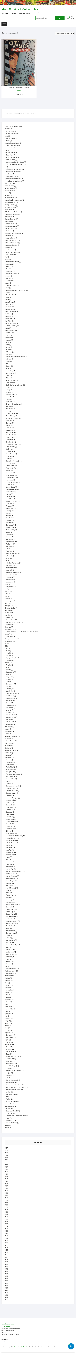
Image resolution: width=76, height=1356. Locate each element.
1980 (6, 1193)
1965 (6, 1157)
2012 (6, 1269)
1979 (6, 1191)
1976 (6, 1184)
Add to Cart (19, 95)
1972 (6, 1174)
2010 (6, 1264)
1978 (6, 1188)
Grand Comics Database (21, 1347)
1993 (6, 1224)
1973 (6, 1176)
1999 (6, 1238)
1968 (6, 1165)
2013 (6, 1271)
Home (6, 113)
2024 (6, 1297)
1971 (6, 1172)
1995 (6, 1229)
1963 (6, 1153)
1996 (6, 1231)
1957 (6, 1148)
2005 (6, 1252)
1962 (6, 1150)
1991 (6, 1219)
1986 (6, 1207)
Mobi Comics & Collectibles (19, 9)
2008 (6, 1259)
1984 (6, 1202)
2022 (6, 1293)
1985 (6, 1205)
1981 (6, 1195)
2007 (6, 1257)
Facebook (4, 1342)
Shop (10, 113)
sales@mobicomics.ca (8, 1324)
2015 (6, 1276)
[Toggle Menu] (4, 24)
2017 (6, 1281)
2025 (6, 1300)
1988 (6, 1212)
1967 (6, 1162)
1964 (6, 1155)
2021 (6, 1290)
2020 (6, 1288)
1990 (6, 1217)
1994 (6, 1226)
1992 (6, 1221)
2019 (6, 1286)
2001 (6, 1243)
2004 (6, 1250)
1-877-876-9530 (6, 1326)
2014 (6, 1274)
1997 (6, 1233)
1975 (6, 1181)
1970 (6, 1169)
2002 (6, 1245)
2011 (6, 1267)
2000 (6, 1240)
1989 (6, 1214)
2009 (6, 1262)
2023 (6, 1295)
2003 (6, 1248)
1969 (6, 1167)
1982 (6, 1198)
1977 (6, 1186)
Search (60, 18)
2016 (6, 1278)
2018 (6, 1283)
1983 (6, 1200)
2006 (6, 1255)
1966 (6, 1160)
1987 (6, 1210)
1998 (6, 1236)
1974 (6, 1179)
